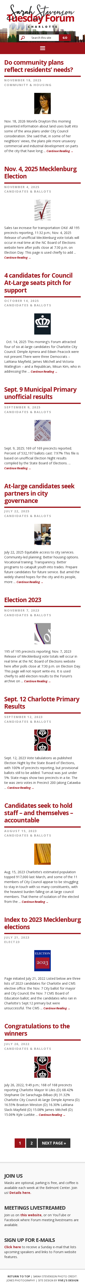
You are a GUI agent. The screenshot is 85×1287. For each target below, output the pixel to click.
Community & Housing (28, 85)
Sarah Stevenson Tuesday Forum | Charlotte (41, 14)
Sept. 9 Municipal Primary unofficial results (40, 393)
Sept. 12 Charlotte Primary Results (41, 703)
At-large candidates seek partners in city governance (39, 493)
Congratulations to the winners (37, 1030)
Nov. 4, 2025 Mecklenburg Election (40, 172)
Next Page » (54, 1143)
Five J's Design (68, 1280)
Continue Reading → (60, 151)
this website (31, 1215)
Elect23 (12, 942)
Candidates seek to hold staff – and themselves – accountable (38, 812)
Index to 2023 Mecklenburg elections (42, 923)
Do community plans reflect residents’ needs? (38, 66)
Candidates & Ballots (27, 191)
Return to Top (19, 1276)
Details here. (20, 1192)
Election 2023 (22, 600)
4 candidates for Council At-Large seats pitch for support (38, 282)
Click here (12, 1247)
